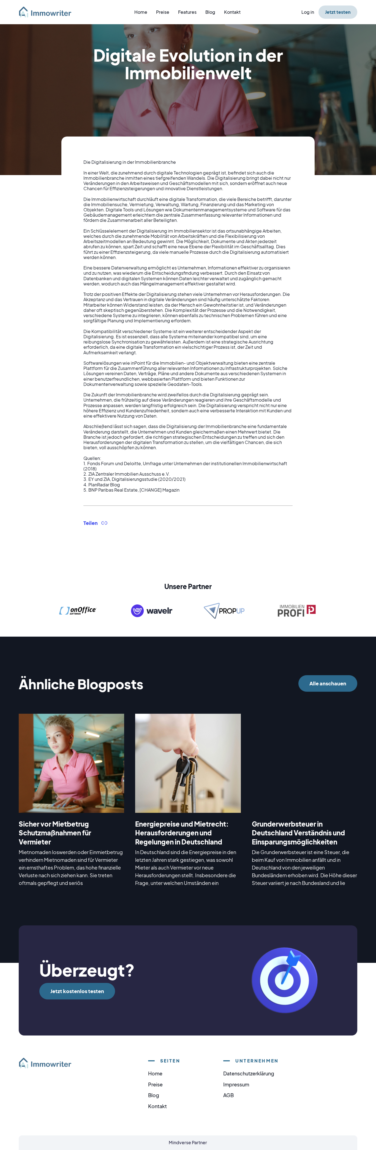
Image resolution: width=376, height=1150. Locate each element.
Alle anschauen (327, 683)
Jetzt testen (338, 12)
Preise (162, 12)
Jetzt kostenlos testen (77, 991)
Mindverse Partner (188, 1142)
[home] (48, 12)
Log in (307, 12)
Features (187, 12)
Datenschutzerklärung (248, 1073)
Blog (210, 12)
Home (140, 12)
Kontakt (232, 12)
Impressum (236, 1084)
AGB (228, 1095)
